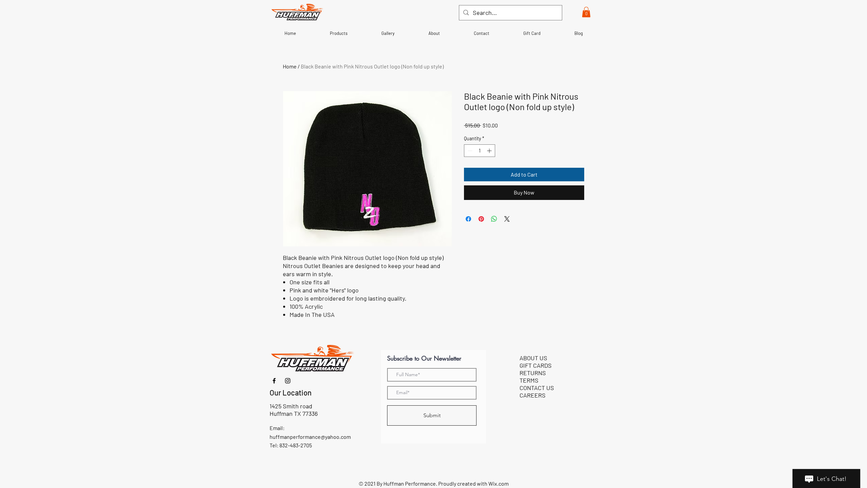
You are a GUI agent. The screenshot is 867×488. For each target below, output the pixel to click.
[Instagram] (287, 380)
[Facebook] (274, 380)
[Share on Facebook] (468, 219)
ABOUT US (533, 358)
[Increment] (490, 151)
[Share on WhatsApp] (494, 219)
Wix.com (498, 483)
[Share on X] (507, 219)
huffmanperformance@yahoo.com (310, 436)
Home (290, 66)
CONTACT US (537, 387)
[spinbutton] (479, 151)
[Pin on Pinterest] (481, 219)
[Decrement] (469, 151)
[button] (586, 12)
